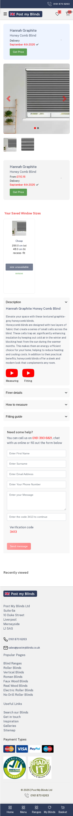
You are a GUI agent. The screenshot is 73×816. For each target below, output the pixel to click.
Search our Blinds (15, 712)
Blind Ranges (12, 663)
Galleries (9, 726)
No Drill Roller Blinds (18, 694)
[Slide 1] (38, 128)
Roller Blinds (12, 668)
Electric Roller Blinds (18, 690)
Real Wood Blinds (15, 686)
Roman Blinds (12, 677)
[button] (8, 99)
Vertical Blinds (13, 672)
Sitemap (9, 730)
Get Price (18, 51)
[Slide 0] (35, 128)
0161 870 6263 (17, 639)
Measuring (12, 380)
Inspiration (11, 721)
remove (19, 273)
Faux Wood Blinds (15, 681)
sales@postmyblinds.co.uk (24, 647)
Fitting (28, 380)
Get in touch (12, 717)
